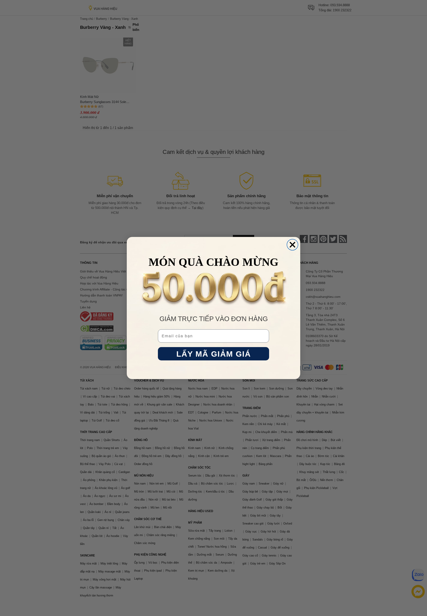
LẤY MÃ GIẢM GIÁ (213, 354)
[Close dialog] (292, 244)
